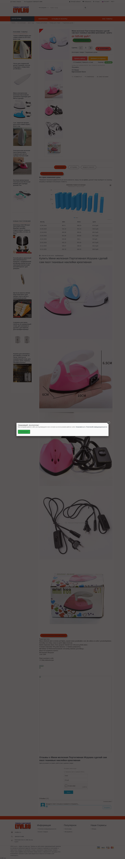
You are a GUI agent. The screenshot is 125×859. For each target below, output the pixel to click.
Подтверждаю (24, 431)
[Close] (108, 422)
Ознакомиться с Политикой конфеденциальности (91, 427)
